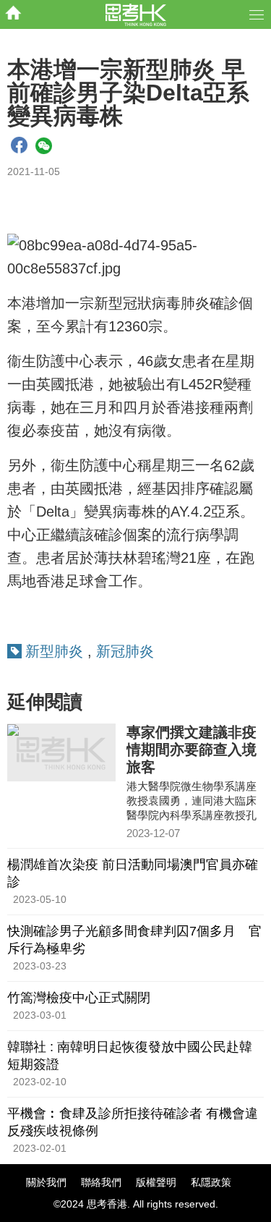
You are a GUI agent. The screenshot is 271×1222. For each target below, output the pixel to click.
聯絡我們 (101, 1182)
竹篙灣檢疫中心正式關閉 (78, 997)
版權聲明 (156, 1182)
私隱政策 (211, 1182)
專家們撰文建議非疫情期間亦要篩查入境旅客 (191, 749)
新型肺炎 (54, 651)
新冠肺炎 (125, 651)
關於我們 (46, 1182)
